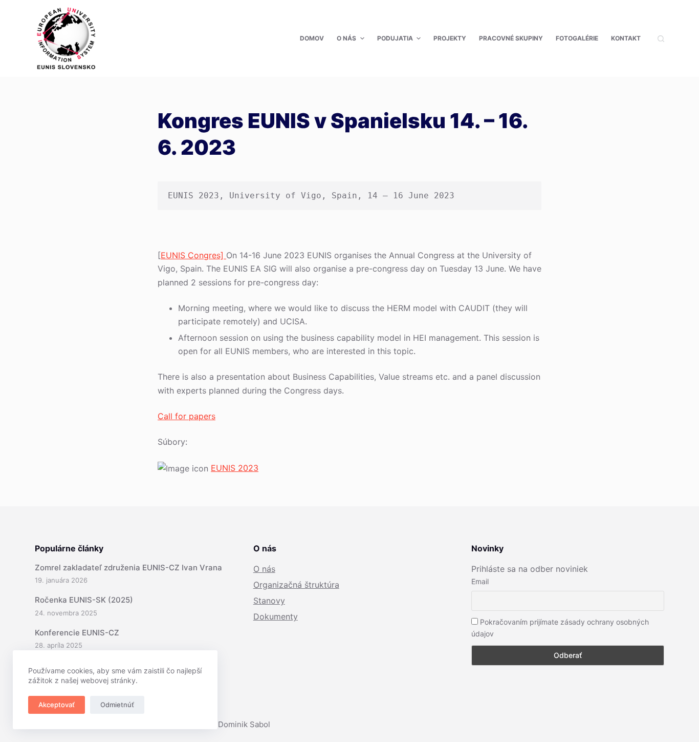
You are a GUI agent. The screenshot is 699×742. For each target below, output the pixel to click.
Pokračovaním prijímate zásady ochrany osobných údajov (560, 627)
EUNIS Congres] (193, 255)
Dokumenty (275, 616)
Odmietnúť (117, 704)
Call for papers (186, 416)
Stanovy (269, 600)
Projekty (449, 38)
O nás (346, 38)
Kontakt (626, 38)
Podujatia (395, 38)
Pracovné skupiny (511, 38)
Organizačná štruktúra (296, 585)
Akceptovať (56, 704)
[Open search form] (661, 38)
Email (480, 581)
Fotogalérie (577, 38)
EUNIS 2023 (234, 468)
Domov (312, 38)
